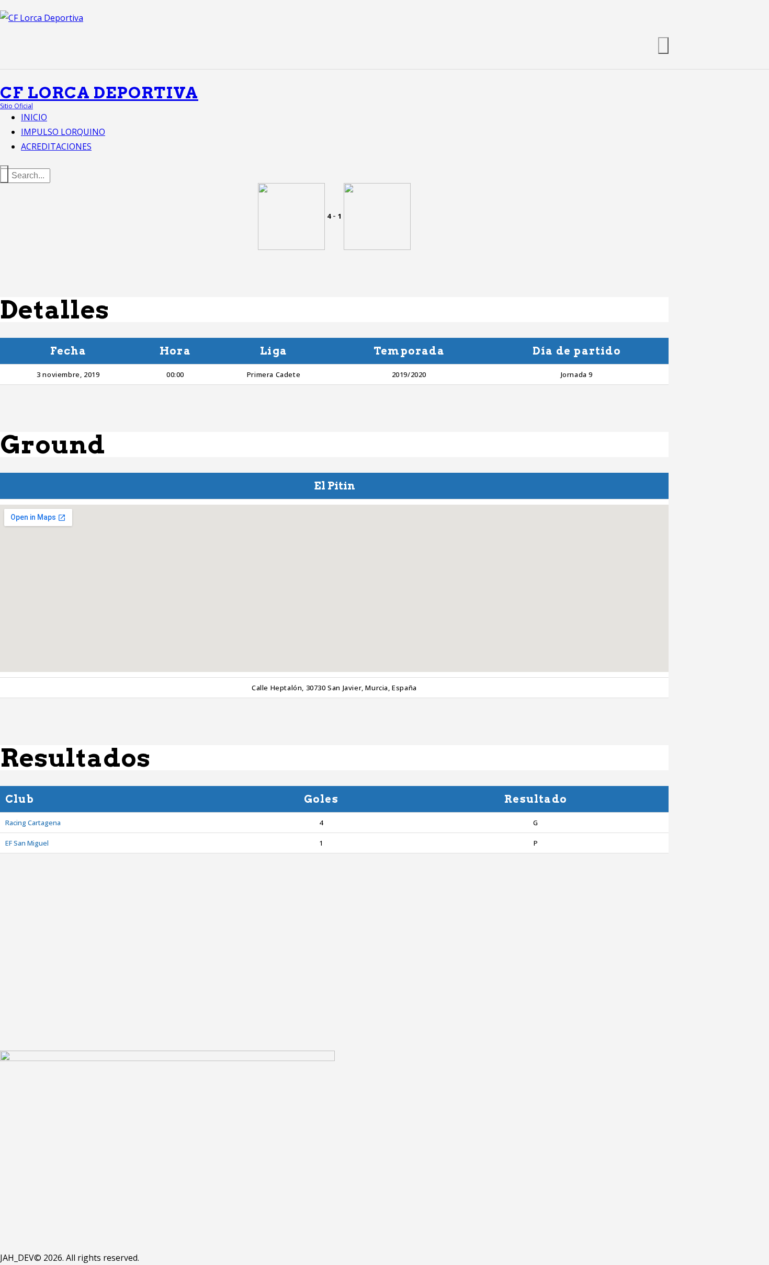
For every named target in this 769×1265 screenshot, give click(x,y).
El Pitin (334, 486)
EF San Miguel (27, 843)
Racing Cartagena (33, 822)
